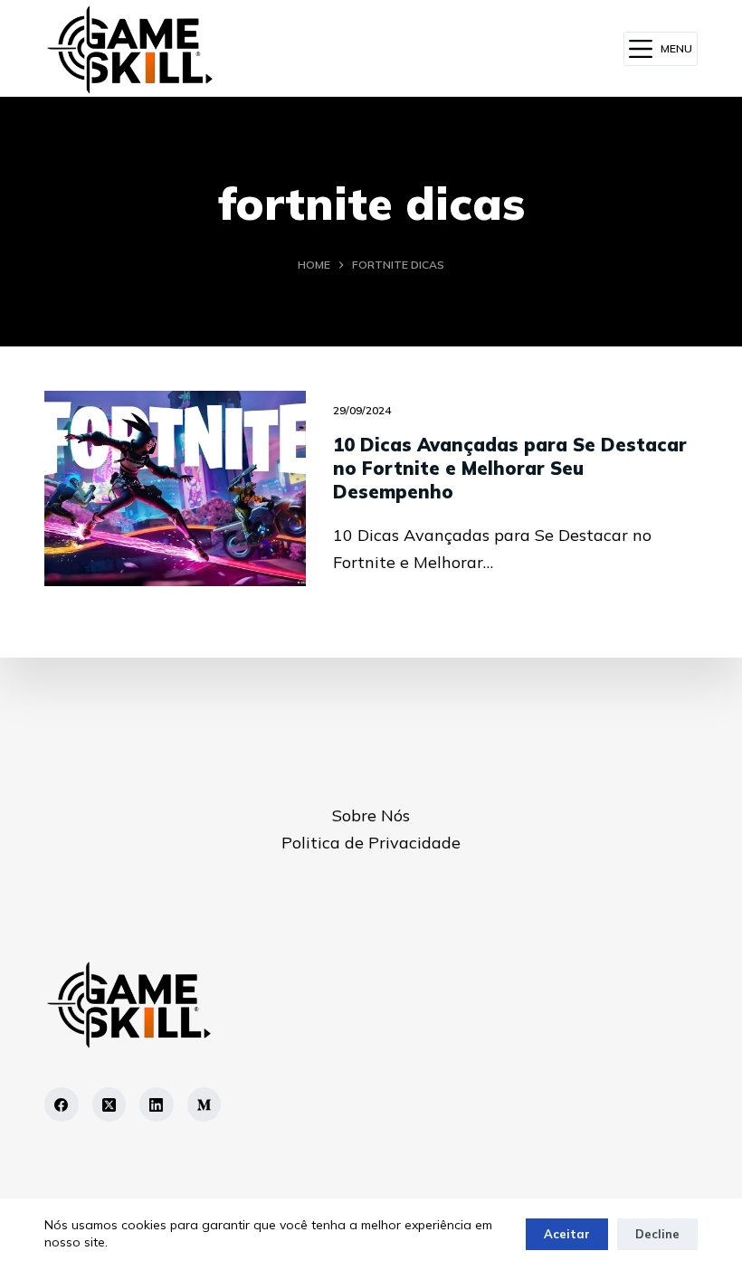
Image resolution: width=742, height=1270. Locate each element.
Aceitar (567, 1234)
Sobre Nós (371, 815)
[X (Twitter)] (109, 1104)
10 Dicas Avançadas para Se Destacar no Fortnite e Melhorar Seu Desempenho (510, 468)
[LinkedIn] (156, 1104)
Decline (657, 1234)
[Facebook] (61, 1104)
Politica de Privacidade (371, 842)
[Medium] (204, 1104)
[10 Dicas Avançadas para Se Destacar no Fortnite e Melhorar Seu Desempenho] (175, 488)
